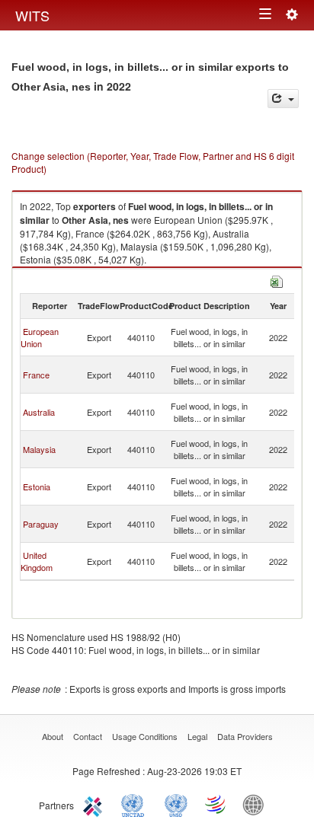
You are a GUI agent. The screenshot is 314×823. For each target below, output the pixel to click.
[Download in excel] (277, 279)
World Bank (257, 804)
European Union (40, 337)
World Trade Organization (216, 804)
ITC (95, 804)
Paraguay (41, 524)
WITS (32, 15)
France (36, 374)
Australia (39, 412)
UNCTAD (135, 804)
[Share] (283, 98)
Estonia (36, 486)
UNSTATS (176, 804)
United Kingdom (37, 561)
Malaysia (39, 449)
